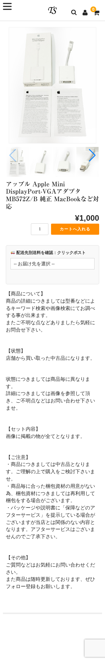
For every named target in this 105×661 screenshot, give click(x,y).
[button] (92, 155)
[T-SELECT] (52, 10)
